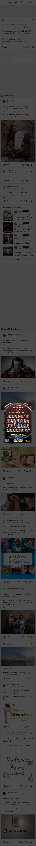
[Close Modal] (29, 406)
